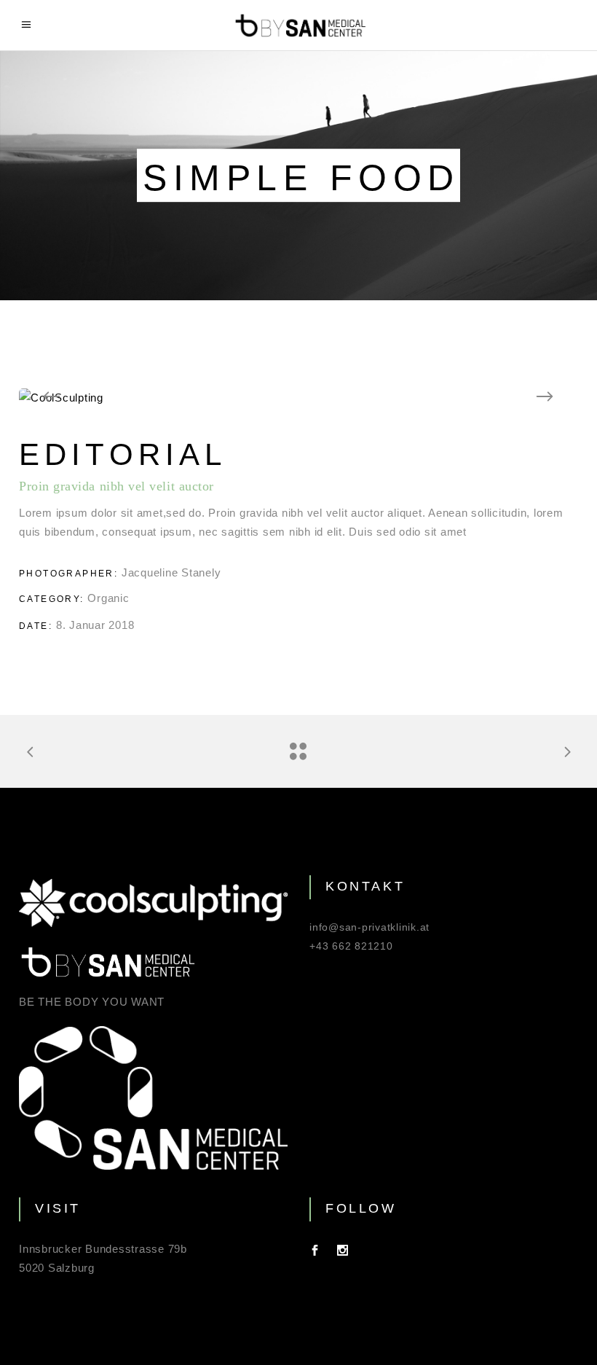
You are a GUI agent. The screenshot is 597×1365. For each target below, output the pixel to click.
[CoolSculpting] (298, 397)
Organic (108, 598)
